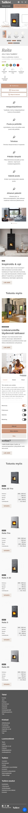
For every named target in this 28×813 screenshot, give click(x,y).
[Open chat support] (25, 810)
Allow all (14, 426)
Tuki (3, 714)
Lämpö (4, 765)
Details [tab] (14, 379)
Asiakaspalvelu (6, 752)
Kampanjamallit (6, 710)
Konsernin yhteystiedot (8, 771)
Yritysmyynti (5, 786)
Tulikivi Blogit (6, 775)
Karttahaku (5, 784)
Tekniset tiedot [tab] (15, 90)
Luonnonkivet (8, 739)
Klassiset (4, 706)
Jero (3, 700)
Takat (4, 695)
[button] (22, 2)
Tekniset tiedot (6, 6)
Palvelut (4, 731)
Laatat (4, 744)
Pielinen (4, 702)
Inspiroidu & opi (6, 729)
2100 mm (19, 40)
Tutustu (6, 506)
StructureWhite (16, 37)
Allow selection (14, 431)
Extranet (4, 792)
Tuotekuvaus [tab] (15, 85)
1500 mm (9, 40)
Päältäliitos (16, 43)
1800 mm (14, 40)
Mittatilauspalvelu (7, 712)
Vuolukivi (4, 761)
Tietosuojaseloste (6, 807)
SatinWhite (9, 37)
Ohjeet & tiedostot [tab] (15, 94)
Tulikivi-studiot (8, 781)
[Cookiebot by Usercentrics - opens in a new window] (20, 376)
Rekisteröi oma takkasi (8, 790)
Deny (14, 436)
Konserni (4, 769)
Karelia (4, 698)
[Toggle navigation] (25, 2)
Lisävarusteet (6, 727)
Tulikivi (5, 758)
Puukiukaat (5, 725)
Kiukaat (5, 720)
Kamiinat (4, 708)
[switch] (24, 410)
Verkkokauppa (6, 788)
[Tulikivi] (8, 2)
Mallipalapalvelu (6, 750)
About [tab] (23, 379)
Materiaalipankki (6, 773)
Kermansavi (5, 704)
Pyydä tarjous (20, 6)
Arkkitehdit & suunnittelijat (9, 767)
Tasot (3, 742)
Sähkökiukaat (6, 723)
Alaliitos (10, 43)
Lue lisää (4, 61)
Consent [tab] (5, 379)
